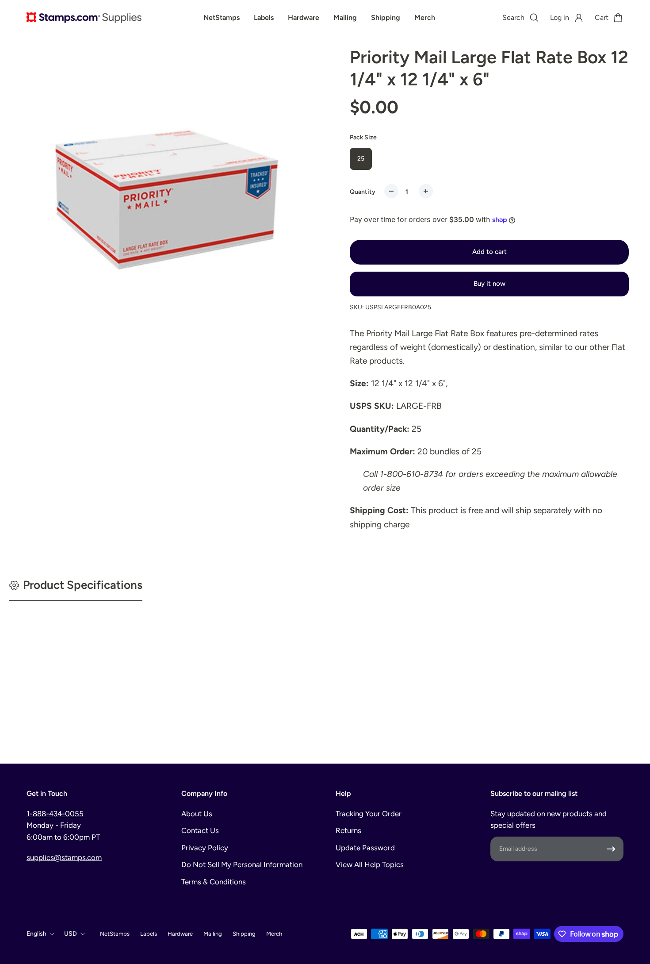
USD (70, 933)
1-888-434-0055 (55, 813)
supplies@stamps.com (64, 857)
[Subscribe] (611, 849)
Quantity (362, 192)
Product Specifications (82, 585)
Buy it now (489, 284)
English (36, 933)
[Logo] (84, 17)
